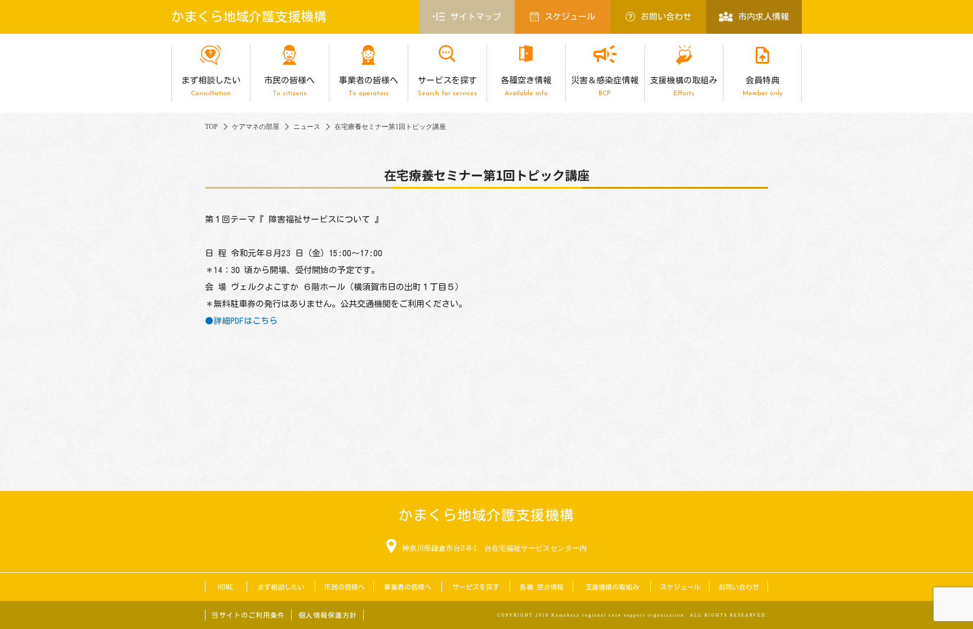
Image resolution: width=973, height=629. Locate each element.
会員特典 (763, 86)
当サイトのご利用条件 (248, 615)
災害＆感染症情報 (605, 86)
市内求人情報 (763, 16)
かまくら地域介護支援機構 (249, 16)
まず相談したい (210, 86)
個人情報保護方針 (327, 615)
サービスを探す (447, 86)
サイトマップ (475, 16)
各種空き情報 (526, 86)
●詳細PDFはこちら (241, 320)
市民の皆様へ (289, 86)
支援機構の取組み (683, 86)
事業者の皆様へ (368, 86)
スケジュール (569, 16)
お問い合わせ (666, 16)
